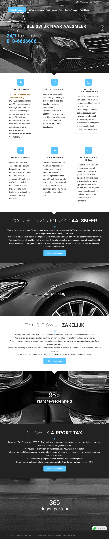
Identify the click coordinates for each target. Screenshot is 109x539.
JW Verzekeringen (69, 535)
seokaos (58, 535)
